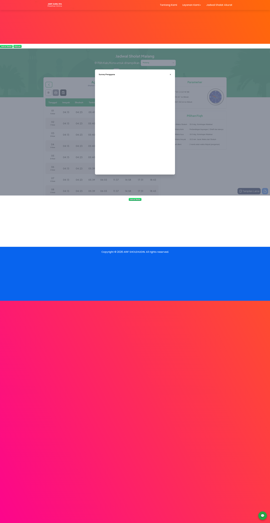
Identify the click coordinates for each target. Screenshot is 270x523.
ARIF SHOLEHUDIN (134, 252)
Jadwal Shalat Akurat (219, 5)
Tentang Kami (168, 5)
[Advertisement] (94, 22)
